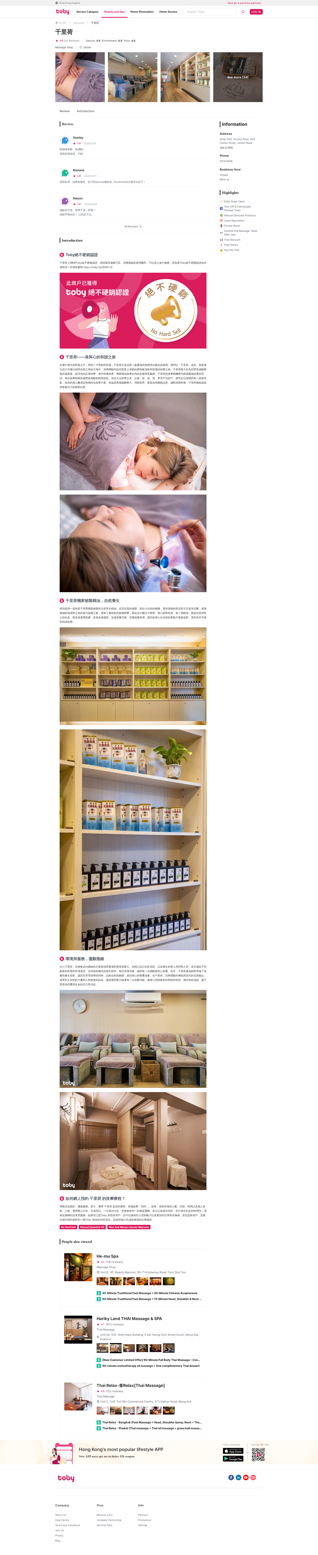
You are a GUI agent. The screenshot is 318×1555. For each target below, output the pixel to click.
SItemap (142, 1525)
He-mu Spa (108, 1256)
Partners (143, 1514)
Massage (78, 22)
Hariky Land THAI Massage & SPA (129, 1318)
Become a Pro (105, 1514)
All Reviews (131, 226)
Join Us (59, 1530)
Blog (57, 1540)
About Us (60, 1514)
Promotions (144, 1520)
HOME (63, 23)
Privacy (59, 1535)
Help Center (62, 1520)
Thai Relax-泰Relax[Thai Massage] (131, 1385)
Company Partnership (109, 1520)
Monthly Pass (104, 1525)
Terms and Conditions (67, 1525)
